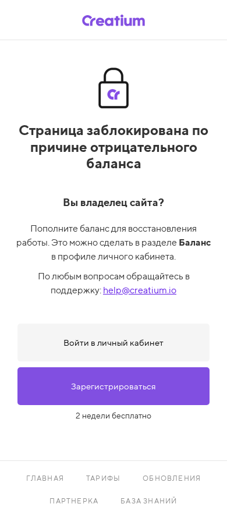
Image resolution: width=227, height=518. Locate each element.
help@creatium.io (139, 290)
